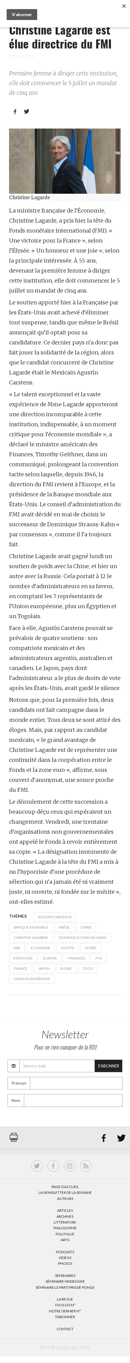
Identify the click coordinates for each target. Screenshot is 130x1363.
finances (76, 958)
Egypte (67, 948)
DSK (17, 948)
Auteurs (65, 1198)
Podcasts (65, 1252)
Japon (44, 968)
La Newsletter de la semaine (65, 1192)
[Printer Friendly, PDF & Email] (13, 1140)
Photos (65, 1263)
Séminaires (65, 1275)
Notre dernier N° (65, 1311)
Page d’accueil (65, 1186)
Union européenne (32, 978)
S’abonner (65, 1316)
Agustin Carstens (54, 917)
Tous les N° (65, 1305)
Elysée (91, 948)
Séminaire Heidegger (65, 1281)
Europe (50, 958)
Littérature (65, 1222)
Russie (66, 968)
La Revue (65, 1299)
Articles (65, 1210)
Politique (65, 1234)
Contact (65, 1329)
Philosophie (65, 1228)
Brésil (64, 927)
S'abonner (108, 1065)
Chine (86, 927)
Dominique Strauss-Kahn (83, 937)
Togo (88, 968)
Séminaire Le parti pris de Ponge (65, 1287)
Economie (40, 948)
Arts (65, 1239)
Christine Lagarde (31, 937)
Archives (65, 1216)
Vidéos (65, 1257)
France (21, 968)
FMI (99, 958)
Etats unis (23, 958)
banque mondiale (31, 927)
